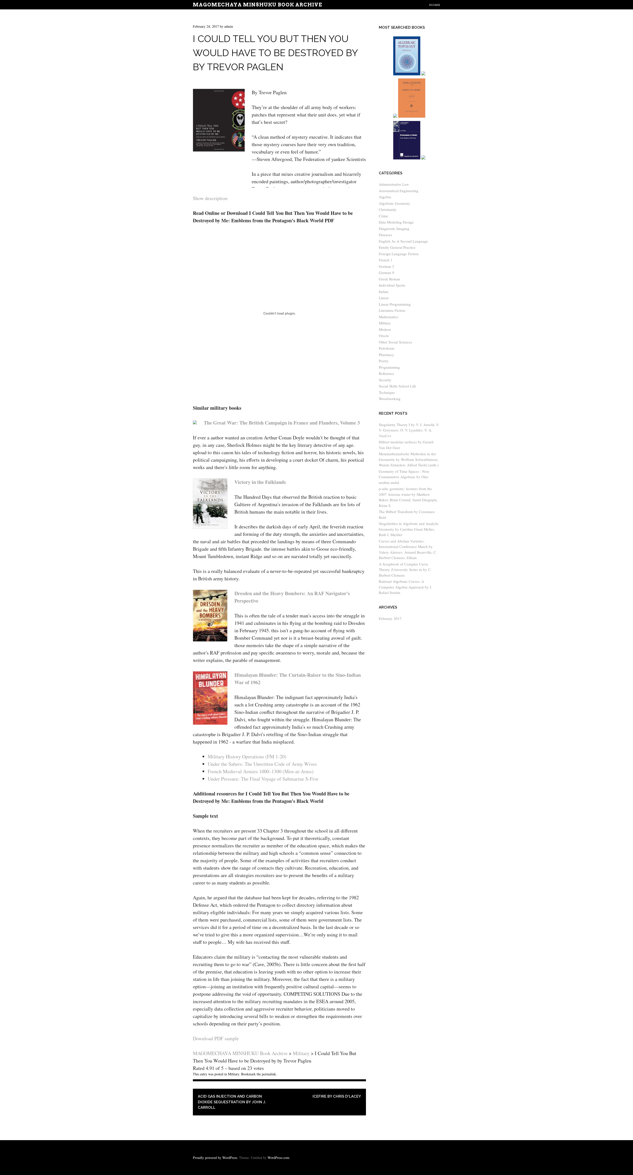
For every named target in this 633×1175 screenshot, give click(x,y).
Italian (383, 291)
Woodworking (390, 398)
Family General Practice (397, 247)
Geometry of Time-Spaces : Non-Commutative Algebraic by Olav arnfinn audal (404, 477)
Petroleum (386, 348)
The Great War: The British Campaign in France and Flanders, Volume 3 (282, 422)
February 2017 (390, 618)
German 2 (386, 266)
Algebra (385, 196)
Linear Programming (395, 304)
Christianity (388, 209)
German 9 (386, 272)
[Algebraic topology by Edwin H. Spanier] (407, 74)
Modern (385, 329)
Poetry (384, 360)
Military (233, 1074)
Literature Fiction (392, 310)
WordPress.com (278, 1157)
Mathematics (388, 316)
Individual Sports (392, 285)
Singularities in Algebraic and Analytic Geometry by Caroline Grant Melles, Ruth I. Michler (409, 529)
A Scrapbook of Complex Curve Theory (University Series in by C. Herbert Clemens (405, 570)
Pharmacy (386, 354)
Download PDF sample (216, 1038)
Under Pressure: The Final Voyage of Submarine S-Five (263, 778)
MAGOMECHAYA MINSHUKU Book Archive (257, 5)
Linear (384, 297)
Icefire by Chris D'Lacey (337, 1096)
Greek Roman (389, 278)
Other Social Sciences (395, 341)
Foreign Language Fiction (399, 253)
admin (228, 26)
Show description (210, 198)
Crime (383, 215)
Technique (387, 392)
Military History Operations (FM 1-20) (247, 756)
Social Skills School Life (397, 386)
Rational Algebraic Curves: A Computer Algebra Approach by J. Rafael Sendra (405, 587)
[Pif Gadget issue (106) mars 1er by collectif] (395, 116)
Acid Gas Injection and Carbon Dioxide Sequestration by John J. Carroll (232, 1102)
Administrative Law (394, 184)
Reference (386, 373)
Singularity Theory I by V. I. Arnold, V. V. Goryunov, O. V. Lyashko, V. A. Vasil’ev (409, 430)
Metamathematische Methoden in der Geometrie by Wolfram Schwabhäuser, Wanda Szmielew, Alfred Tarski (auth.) (408, 459)
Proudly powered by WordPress (215, 1157)
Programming (389, 367)
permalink (269, 1074)
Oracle (384, 335)
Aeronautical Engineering (398, 190)
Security (385, 379)
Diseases (385, 234)
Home (434, 5)
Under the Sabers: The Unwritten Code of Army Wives (262, 764)
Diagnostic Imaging (394, 228)
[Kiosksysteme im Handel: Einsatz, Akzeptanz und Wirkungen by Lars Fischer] (407, 158)
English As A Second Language (403, 241)
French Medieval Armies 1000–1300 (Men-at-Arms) (261, 771)
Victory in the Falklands (260, 482)
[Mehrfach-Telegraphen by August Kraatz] (412, 116)
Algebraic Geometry (394, 203)
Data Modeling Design (396, 222)
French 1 (385, 259)
